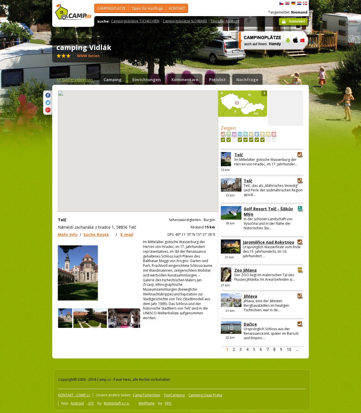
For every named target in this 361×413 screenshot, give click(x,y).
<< (74, 79)
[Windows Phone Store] (306, 53)
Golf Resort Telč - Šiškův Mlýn (268, 211)
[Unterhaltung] (251, 140)
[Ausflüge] (257, 140)
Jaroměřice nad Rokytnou (268, 242)
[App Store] (295, 53)
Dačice (250, 324)
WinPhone (146, 403)
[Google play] (287, 53)
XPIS (168, 403)
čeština (281, 3)
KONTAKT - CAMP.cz (74, 395)
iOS (90, 403)
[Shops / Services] (234, 140)
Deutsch (293, 3)
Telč (238, 154)
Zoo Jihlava (245, 270)
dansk (305, 3)
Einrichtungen (146, 79)
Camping (113, 79)
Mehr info (68, 234)
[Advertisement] (332, 170)
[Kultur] (262, 140)
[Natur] (228, 140)
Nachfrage (247, 79)
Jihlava (250, 296)
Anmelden (297, 21)
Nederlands (299, 3)
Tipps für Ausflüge (147, 8)
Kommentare (184, 79)
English (287, 3)
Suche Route (96, 234)
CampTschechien (146, 395)
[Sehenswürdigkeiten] (223, 140)
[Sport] (245, 140)
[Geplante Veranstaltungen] (274, 140)
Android (77, 403)
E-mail (126, 234)
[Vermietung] (268, 140)
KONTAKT (177, 8)
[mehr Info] (258, 53)
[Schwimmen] (240, 140)
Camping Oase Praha (205, 395)
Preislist (217, 79)
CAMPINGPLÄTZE (111, 8)
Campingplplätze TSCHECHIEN (135, 21)
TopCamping (174, 395)
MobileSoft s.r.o (117, 403)
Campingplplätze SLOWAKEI (185, 21)
